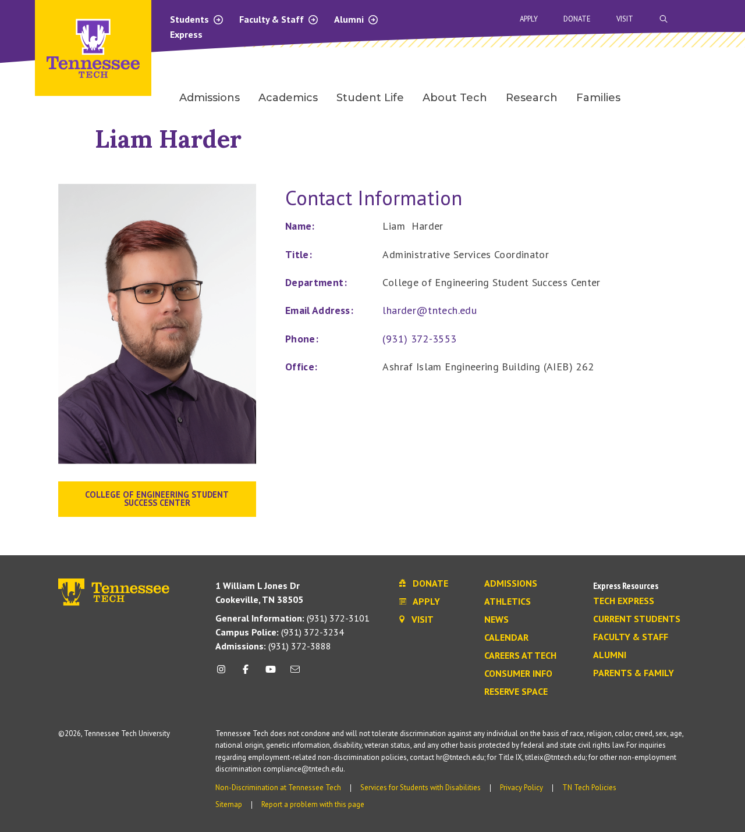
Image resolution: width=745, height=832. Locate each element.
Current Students (636, 619)
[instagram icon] (224, 674)
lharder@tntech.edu (429, 310)
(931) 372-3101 (292, 618)
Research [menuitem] (532, 97)
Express (186, 34)
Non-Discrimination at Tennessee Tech (278, 787)
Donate (577, 19)
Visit (624, 19)
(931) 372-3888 (273, 646)
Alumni (350, 19)
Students (190, 19)
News (496, 620)
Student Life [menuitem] (370, 97)
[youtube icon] (270, 674)
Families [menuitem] (598, 97)
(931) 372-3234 (279, 632)
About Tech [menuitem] (455, 97)
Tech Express (623, 601)
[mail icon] (295, 674)
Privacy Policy (521, 787)
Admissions (510, 584)
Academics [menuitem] (288, 97)
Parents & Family (633, 673)
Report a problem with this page (312, 804)
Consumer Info (518, 674)
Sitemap (228, 804)
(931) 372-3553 (419, 338)
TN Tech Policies (589, 787)
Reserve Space (516, 692)
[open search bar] (663, 19)
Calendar (506, 638)
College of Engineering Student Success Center (157, 498)
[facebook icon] (245, 674)
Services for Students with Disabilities (420, 787)
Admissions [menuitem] (209, 97)
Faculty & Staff (272, 19)
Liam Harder (168, 138)
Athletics (507, 602)
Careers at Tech (520, 656)
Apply (529, 19)
